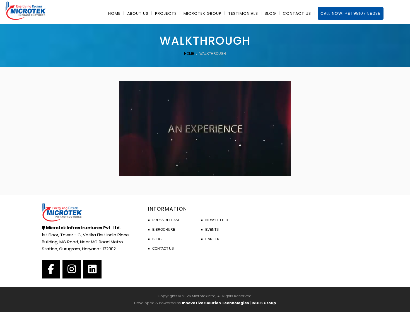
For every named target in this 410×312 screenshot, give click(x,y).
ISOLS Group (264, 303)
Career (212, 239)
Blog (156, 239)
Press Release (166, 220)
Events (212, 230)
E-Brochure (163, 230)
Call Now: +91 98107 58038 (350, 13)
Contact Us (163, 249)
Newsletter (216, 220)
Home (189, 54)
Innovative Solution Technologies (215, 303)
